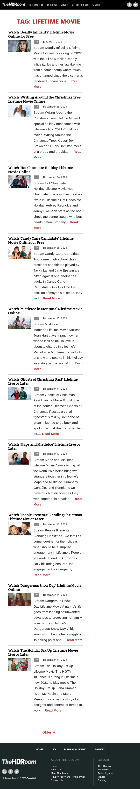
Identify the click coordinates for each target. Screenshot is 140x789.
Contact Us (57, 780)
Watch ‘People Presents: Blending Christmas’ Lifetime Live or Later (45, 517)
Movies (64, 5)
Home (54, 766)
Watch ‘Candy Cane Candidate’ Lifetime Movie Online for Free (41, 240)
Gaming (96, 5)
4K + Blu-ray (104, 766)
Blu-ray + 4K (36, 5)
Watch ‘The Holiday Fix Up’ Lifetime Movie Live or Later (43, 652)
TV (37, 41)
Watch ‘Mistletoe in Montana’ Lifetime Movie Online (45, 311)
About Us (56, 769)
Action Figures (80, 5)
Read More (51, 298)
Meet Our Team (59, 773)
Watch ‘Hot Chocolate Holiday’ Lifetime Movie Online (40, 170)
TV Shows (52, 5)
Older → (49, 732)
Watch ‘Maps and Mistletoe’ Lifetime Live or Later (44, 446)
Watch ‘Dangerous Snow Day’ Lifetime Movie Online (44, 588)
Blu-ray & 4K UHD (75, 749)
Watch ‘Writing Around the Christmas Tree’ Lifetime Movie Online (44, 99)
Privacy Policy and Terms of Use (68, 776)
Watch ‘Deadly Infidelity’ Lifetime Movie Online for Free (41, 34)
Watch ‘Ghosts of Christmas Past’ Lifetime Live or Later (43, 381)
